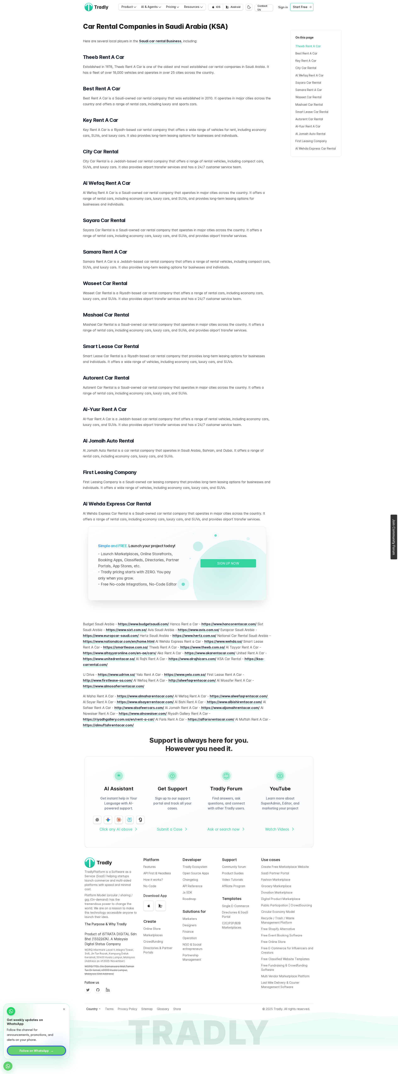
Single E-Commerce (235, 906)
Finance (188, 931)
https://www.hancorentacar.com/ (228, 624)
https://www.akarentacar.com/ (210, 653)
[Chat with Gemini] (108, 820)
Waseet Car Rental (308, 97)
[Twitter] (88, 990)
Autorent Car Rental (309, 119)
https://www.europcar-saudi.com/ (111, 636)
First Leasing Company (311, 141)
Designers (190, 925)
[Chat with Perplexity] (129, 820)
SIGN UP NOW (228, 563)
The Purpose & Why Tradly (106, 924)
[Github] (98, 990)
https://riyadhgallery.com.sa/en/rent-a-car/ (118, 719)
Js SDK (187, 892)
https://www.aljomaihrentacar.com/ (230, 708)
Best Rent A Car (306, 53)
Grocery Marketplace (276, 886)
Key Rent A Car (305, 61)
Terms (109, 1009)
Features (149, 866)
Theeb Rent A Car (308, 46)
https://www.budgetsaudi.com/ (143, 624)
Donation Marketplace (276, 892)
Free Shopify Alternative (278, 929)
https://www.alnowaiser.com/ (143, 713)
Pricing (171, 6)
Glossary (163, 1009)
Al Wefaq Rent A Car (309, 75)
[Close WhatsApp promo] (64, 1009)
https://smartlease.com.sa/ (125, 647)
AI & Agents (149, 6)
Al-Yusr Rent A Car (307, 126)
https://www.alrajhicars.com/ (192, 659)
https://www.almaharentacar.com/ (145, 696)
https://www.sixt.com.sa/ (126, 630)
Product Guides (233, 873)
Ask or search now (223, 829)
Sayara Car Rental (308, 82)
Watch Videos (277, 829)
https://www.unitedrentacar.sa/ (109, 659)
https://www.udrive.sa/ (116, 674)
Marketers (190, 918)
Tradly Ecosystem (195, 866)
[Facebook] (107, 990)
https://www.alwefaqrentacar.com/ (239, 696)
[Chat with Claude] (119, 820)
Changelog (190, 879)
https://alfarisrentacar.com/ (211, 719)
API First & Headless (157, 873)
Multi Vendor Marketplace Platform (285, 976)
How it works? (153, 879)
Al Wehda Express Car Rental (315, 148)
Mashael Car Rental (309, 104)
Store (177, 1009)
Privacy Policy (127, 1009)
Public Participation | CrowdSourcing (286, 905)
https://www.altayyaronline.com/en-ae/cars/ (119, 653)
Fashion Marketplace (275, 879)
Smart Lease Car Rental (311, 112)
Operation (190, 938)
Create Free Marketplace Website (285, 866)
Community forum (234, 866)
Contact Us (262, 8)
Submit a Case (169, 829)
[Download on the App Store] (148, 906)
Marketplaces (153, 935)
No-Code (149, 886)
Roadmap (189, 899)
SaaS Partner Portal (275, 873)
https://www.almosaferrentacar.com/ (113, 686)
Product (127, 6)
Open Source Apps (196, 873)
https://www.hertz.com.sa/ (194, 636)
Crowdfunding (153, 941)
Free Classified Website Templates (285, 959)
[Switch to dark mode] (249, 7)
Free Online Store (273, 941)
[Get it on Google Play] (160, 906)
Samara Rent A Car (308, 90)
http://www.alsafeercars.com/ (139, 708)
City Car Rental (305, 68)
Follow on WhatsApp (36, 1051)
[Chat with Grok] (140, 820)
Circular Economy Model (278, 911)
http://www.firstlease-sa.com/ (107, 680)
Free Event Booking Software (281, 935)
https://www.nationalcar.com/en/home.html (118, 641)
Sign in (283, 7)
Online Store (152, 928)
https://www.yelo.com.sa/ (185, 674)
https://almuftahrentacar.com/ (108, 725)
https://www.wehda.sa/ (223, 641)
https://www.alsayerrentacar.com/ (145, 702)
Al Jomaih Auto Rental (310, 133)
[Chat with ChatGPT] (97, 820)
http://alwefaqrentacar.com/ (192, 680)
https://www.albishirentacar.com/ (234, 702)
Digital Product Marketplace (280, 899)
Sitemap (147, 1009)
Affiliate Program (233, 886)
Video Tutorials (232, 879)
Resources (191, 6)
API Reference (193, 886)
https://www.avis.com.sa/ (198, 630)
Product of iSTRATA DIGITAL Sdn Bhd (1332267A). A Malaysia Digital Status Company (111, 939)
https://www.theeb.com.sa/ (202, 647)
